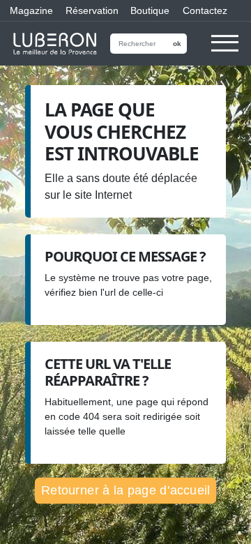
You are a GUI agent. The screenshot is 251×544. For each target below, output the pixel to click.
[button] (224, 50)
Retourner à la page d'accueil (125, 490)
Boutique (146, 10)
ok (177, 43)
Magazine (28, 10)
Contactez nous (205, 13)
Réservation (88, 10)
